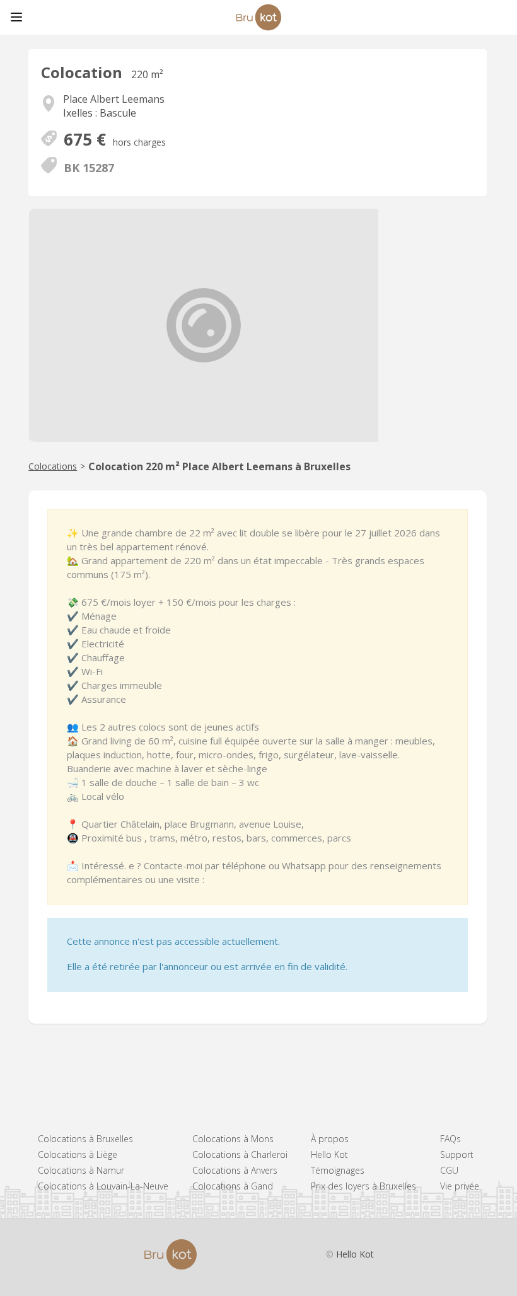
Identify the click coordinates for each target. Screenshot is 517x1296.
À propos (330, 1139)
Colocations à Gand (232, 1186)
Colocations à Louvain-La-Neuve (103, 1186)
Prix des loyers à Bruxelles (363, 1186)
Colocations (52, 466)
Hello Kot (329, 1154)
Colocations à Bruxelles (85, 1139)
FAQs (450, 1139)
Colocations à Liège (77, 1154)
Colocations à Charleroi (240, 1154)
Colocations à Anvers (234, 1170)
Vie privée (459, 1186)
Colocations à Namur (81, 1170)
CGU (449, 1170)
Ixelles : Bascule (99, 113)
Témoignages (337, 1170)
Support (456, 1154)
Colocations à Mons (233, 1139)
